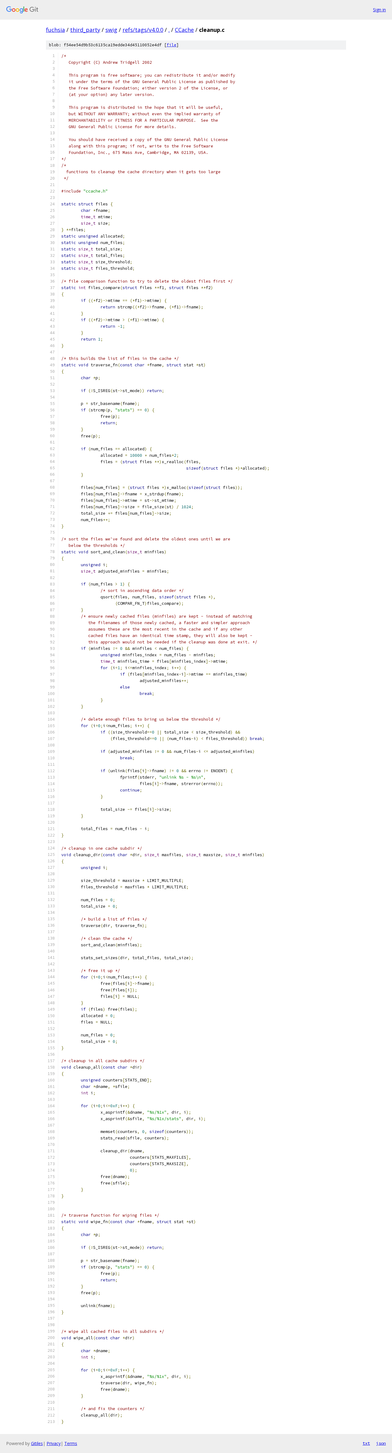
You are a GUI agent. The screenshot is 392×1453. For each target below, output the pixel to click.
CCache (184, 29)
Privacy (54, 1443)
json (381, 1443)
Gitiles (37, 1443)
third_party (85, 29)
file (171, 45)
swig (111, 29)
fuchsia (55, 29)
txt (366, 1443)
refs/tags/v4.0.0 (143, 29)
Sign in (379, 10)
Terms (70, 1443)
